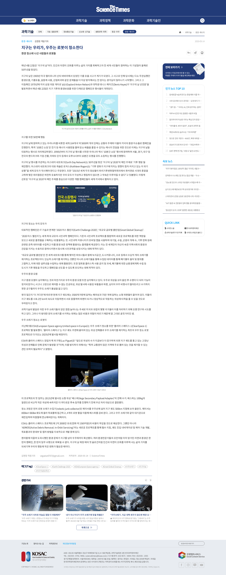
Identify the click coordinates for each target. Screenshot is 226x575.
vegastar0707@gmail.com (52, 455)
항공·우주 (115, 31)
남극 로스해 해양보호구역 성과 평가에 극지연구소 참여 (185, 189)
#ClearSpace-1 (42, 466)
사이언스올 (170, 228)
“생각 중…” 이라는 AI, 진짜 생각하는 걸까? (185, 107)
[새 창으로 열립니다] (38, 556)
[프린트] (202, 52)
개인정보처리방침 (69, 543)
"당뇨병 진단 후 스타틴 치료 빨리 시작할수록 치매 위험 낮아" (185, 182)
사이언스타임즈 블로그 (194, 232)
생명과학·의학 (100, 31)
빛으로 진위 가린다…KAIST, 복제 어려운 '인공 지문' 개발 (185, 138)
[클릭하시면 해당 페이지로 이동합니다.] (113, 8)
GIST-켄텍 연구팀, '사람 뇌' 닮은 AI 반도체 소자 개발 (185, 151)
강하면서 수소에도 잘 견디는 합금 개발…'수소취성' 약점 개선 (185, 175)
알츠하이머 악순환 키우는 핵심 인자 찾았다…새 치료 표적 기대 (185, 119)
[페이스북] (181, 565)
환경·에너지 (129, 31)
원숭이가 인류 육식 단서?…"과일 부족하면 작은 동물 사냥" (185, 144)
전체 (40, 31)
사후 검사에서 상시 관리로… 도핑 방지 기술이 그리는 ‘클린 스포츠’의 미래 (185, 100)
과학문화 (128, 20)
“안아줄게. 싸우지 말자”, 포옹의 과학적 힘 (184, 125)
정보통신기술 (69, 31)
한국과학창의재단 (193, 228)
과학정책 (105, 20)
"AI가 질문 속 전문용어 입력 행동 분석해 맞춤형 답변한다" (185, 203)
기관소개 (24, 543)
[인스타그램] (188, 565)
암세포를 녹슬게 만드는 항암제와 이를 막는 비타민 (185, 94)
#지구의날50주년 (42, 470)
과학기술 (81, 20)
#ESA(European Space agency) (86, 466)
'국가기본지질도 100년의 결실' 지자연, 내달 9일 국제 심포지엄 (185, 168)
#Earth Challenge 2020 (61, 466)
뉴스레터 (31, 20)
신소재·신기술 (84, 31)
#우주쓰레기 (129, 466)
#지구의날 (142, 466)
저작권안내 (53, 543)
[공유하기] (188, 52)
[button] (146, 480)
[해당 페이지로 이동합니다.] (42, 498)
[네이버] (194, 565)
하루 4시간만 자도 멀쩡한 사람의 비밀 (183, 113)
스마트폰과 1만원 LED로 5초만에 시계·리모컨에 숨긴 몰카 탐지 (185, 196)
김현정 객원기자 (42, 41)
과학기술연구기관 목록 (174, 232)
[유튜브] (201, 565)
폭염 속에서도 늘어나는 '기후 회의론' (183, 132)
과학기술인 (154, 20)
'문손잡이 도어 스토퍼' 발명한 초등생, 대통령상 (182, 210)
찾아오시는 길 (38, 543)
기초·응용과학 (52, 31)
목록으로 (85, 527)
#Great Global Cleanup (112, 466)
